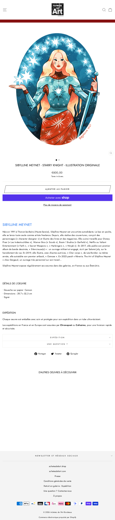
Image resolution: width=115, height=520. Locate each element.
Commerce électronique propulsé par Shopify (57, 517)
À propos (57, 495)
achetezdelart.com (57, 471)
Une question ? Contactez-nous (58, 490)
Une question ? (57, 344)
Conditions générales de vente (57, 481)
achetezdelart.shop (57, 466)
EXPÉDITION (57, 337)
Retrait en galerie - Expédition (57, 485)
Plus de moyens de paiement (57, 205)
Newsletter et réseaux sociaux (56, 455)
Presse (57, 476)
